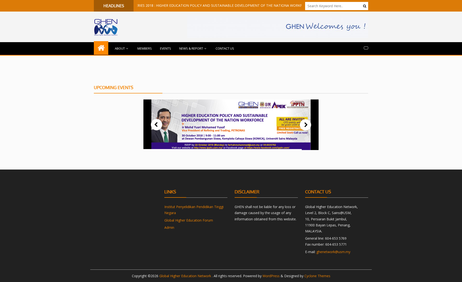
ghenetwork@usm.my (333, 251)
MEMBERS (144, 48)
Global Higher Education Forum (188, 220)
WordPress (271, 276)
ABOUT (120, 48)
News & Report (191, 48)
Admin (169, 227)
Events (165, 48)
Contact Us (225, 48)
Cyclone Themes (317, 276)
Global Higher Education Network (185, 276)
